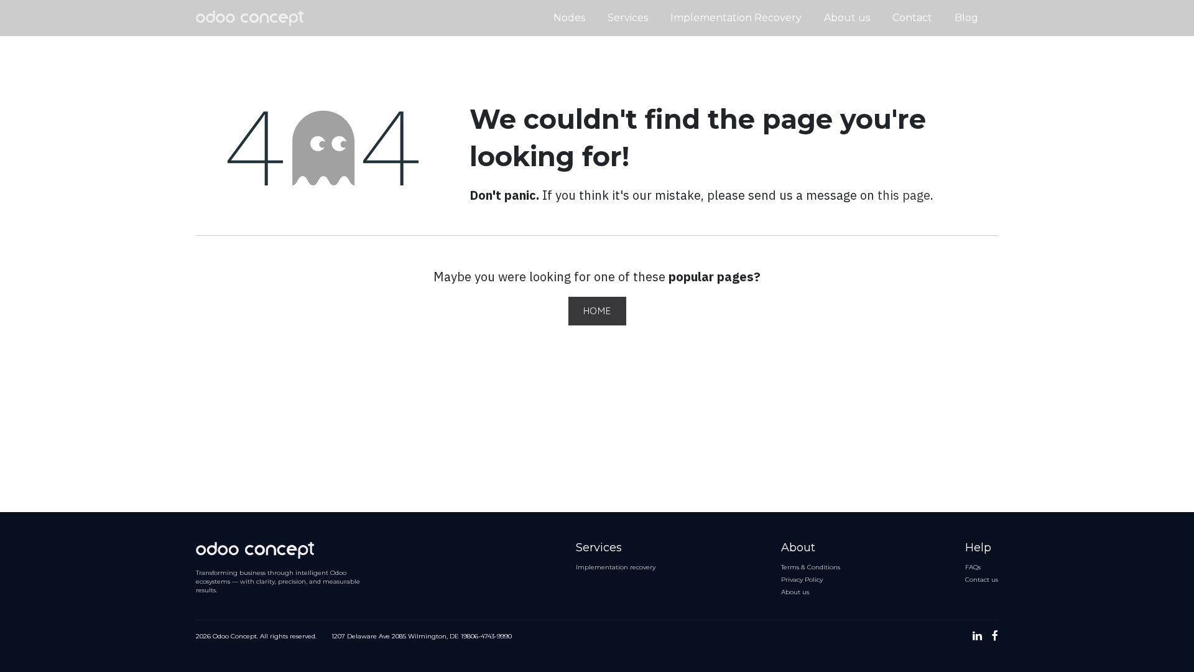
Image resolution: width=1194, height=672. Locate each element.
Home (597, 311)
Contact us (981, 580)
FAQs (973, 567)
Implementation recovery (615, 567)
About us (795, 592)
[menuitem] (569, 18)
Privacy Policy (802, 580)
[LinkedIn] (977, 636)
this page (903, 195)
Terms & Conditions (810, 567)
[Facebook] (995, 636)
